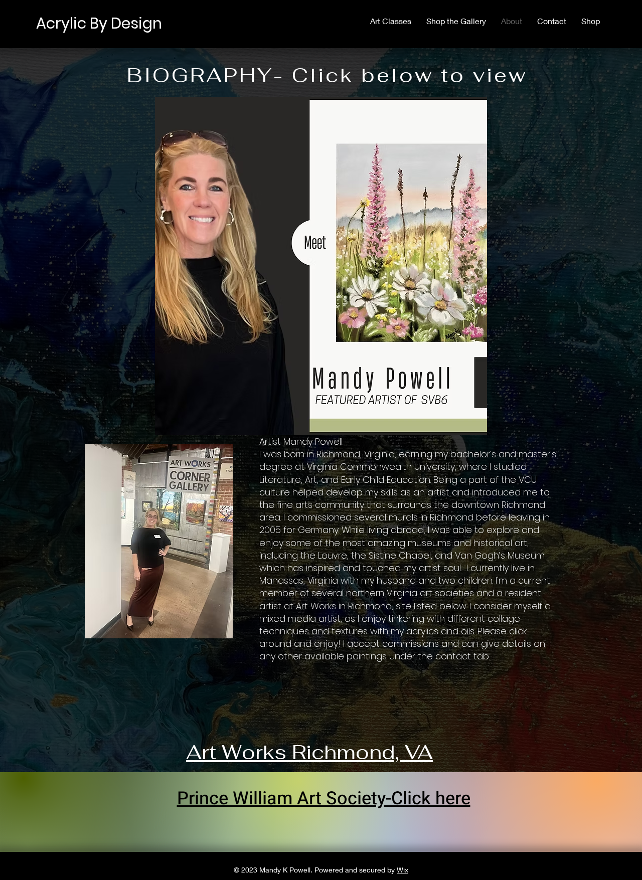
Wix (402, 869)
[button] (321, 266)
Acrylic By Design (99, 23)
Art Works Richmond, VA (309, 752)
